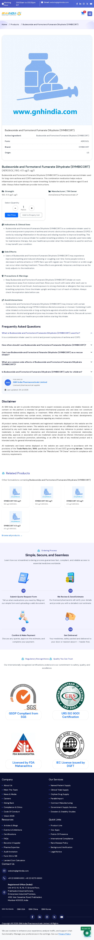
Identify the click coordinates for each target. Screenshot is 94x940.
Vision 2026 (9, 816)
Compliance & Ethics (13, 807)
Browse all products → (12, 535)
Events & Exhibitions (13, 830)
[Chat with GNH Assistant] (87, 933)
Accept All (86, 928)
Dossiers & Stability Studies (63, 811)
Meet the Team (11, 790)
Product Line (56, 825)
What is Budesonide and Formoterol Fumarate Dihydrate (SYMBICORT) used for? (41, 333)
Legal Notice (56, 851)
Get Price (11, 215)
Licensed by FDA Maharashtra (23, 764)
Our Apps (55, 830)
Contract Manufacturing (62, 803)
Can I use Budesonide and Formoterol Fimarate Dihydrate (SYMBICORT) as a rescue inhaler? (42, 353)
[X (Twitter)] (87, 4)
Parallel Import (57, 798)
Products (15, 24)
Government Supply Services (64, 807)
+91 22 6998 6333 (16, 878)
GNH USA (21, 909)
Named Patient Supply (61, 785)
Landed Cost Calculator (14, 860)
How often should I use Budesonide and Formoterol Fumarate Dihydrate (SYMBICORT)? (44, 345)
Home (4, 24)
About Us (8, 785)
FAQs (6, 838)
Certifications (10, 834)
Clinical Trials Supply (60, 790)
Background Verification (61, 847)
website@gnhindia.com (56, 2)
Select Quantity (12, 202)
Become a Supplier (12, 843)
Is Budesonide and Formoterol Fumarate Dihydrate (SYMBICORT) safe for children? (42, 372)
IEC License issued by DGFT (70, 764)
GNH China (33, 909)
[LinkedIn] (80, 4)
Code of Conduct (12, 811)
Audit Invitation (11, 851)
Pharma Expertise (11, 847)
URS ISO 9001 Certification (70, 715)
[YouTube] (91, 4)
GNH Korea (46, 909)
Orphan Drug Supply (60, 794)
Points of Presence (59, 834)
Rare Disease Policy (59, 843)
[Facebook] (77, 4)
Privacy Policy (65, 934)
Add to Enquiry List (31, 215)
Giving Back (9, 803)
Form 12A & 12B (10, 856)
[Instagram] (84, 4)
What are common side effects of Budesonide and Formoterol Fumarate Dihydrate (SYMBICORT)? (42, 363)
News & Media (10, 794)
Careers (7, 798)
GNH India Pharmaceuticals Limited (30, 382)
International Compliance (62, 838)
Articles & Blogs (11, 825)
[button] (90, 13)
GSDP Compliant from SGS (23, 715)
